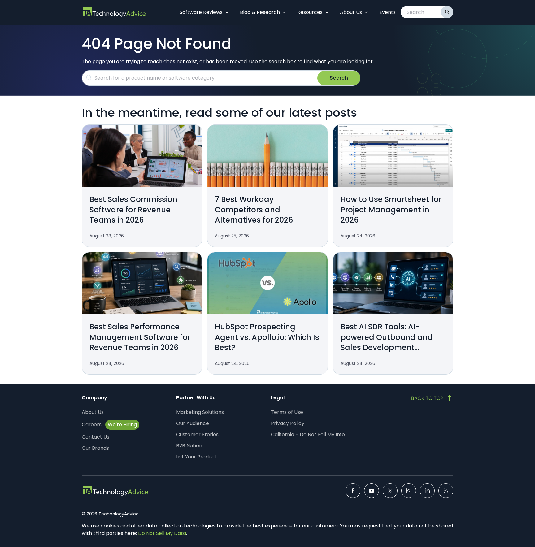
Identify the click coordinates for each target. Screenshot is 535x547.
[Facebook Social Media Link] (353, 490)
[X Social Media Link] (390, 490)
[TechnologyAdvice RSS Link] (445, 490)
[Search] (447, 12)
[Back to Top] (432, 398)
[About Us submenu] (366, 12)
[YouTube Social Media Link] (371, 490)
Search (339, 77)
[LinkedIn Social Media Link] (427, 490)
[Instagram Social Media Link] (408, 490)
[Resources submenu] (327, 12)
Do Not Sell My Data (162, 533)
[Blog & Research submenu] (284, 12)
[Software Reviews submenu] (227, 12)
